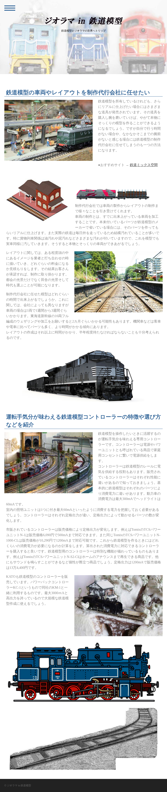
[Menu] (9, 7)
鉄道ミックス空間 (144, 165)
